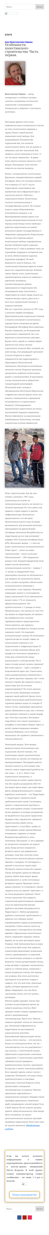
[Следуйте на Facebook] (19, 1217)
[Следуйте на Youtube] (24, 1217)
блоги (8, 34)
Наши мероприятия (24, 1194)
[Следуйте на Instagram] (30, 1217)
